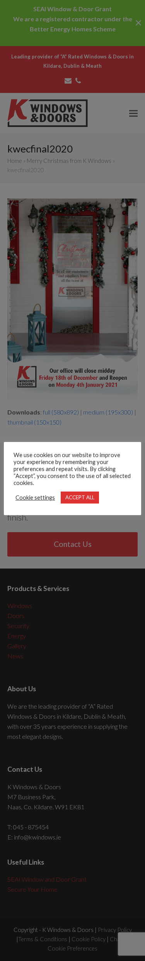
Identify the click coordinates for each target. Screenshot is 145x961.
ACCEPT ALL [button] (79, 497)
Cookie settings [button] (35, 497)
